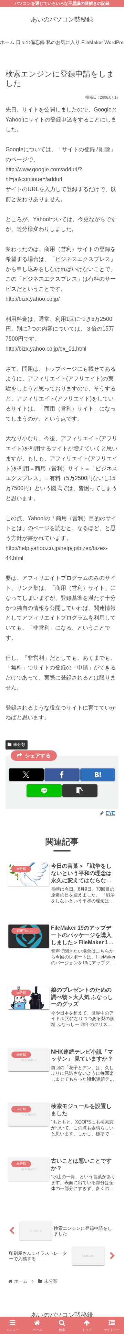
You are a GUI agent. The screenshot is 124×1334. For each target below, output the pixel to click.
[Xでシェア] (26, 774)
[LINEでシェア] (44, 790)
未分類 (19, 744)
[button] (79, 790)
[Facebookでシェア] (61, 774)
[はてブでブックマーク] (97, 774)
